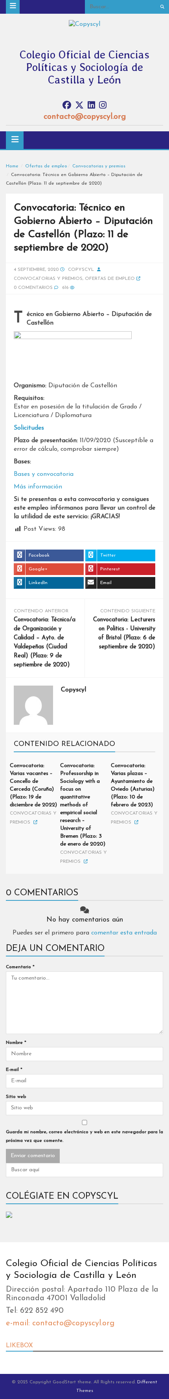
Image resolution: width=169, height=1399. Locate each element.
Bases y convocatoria (43, 474)
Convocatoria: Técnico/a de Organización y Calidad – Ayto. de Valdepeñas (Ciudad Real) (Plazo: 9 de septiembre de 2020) (44, 642)
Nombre (16, 1042)
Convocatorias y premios (98, 166)
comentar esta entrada (124, 933)
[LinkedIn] (91, 106)
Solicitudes (29, 428)
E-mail (14, 1069)
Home (12, 166)
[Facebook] (66, 106)
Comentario (20, 967)
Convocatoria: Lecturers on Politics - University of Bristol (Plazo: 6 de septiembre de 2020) (124, 633)
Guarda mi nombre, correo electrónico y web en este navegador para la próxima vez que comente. (84, 1136)
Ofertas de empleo (46, 166)
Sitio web (16, 1096)
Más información (38, 487)
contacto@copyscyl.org (85, 117)
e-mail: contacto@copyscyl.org (60, 1323)
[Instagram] (103, 106)
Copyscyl (81, 269)
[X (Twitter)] (79, 106)
